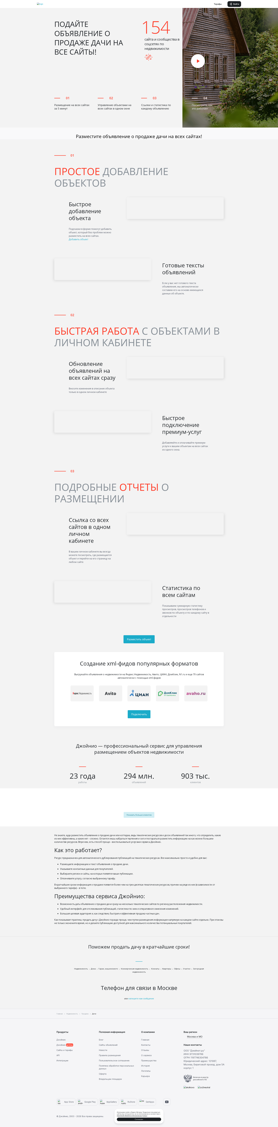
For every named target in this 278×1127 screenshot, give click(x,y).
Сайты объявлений (108, 1045)
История (145, 1065)
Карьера (145, 1076)
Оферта (102, 1074)
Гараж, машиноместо (108, 968)
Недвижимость (81, 968)
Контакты (145, 1045)
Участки (186, 968)
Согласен (139, 1119)
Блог (101, 1039)
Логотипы (146, 1071)
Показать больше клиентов (139, 815)
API (58, 1055)
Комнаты (155, 968)
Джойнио (61, 1039)
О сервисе (146, 1055)
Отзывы (145, 1050)
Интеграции (62, 1060)
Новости (103, 1050)
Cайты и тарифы (64, 1050)
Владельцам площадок (110, 1079)
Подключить (139, 714)
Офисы (177, 968)
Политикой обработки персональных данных (132, 1116)
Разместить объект (139, 639)
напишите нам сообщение (141, 998)
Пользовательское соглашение (114, 1060)
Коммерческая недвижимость (134, 968)
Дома (93, 968)
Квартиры (166, 968)
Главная (145, 1039)
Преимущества (148, 1060)
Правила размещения (110, 1055)
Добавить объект (78, 239)
